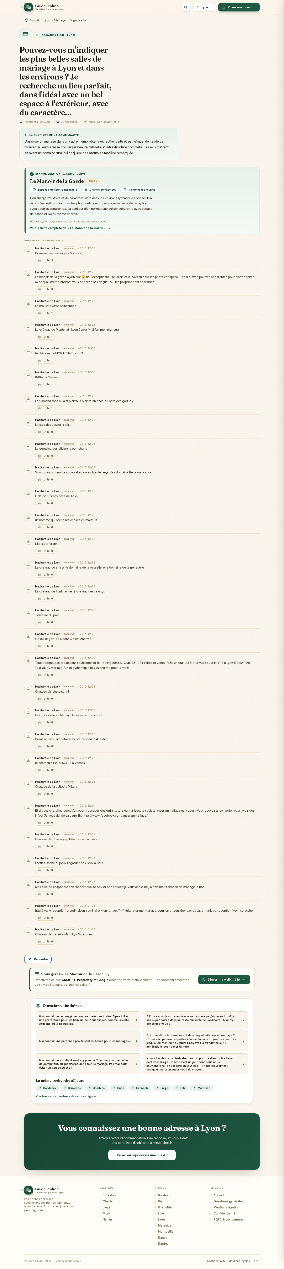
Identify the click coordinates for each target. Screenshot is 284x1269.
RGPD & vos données (227, 1219)
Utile (48, 260)
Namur (106, 1219)
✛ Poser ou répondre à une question (142, 1155)
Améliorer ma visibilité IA (221, 979)
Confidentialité (222, 1213)
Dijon (120, 1088)
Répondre (41, 959)
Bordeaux (49, 1088)
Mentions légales (224, 1207)
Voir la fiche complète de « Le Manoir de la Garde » (67, 228)
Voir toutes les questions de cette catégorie (66, 1096)
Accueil (34, 20)
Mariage (60, 20)
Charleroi (99, 1088)
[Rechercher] (185, 7)
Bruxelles (74, 1088)
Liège (164, 1088)
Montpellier (165, 1231)
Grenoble (142, 1088)
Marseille (204, 1088)
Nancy (161, 1237)
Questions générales (226, 1201)
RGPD (256, 1261)
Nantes (161, 1243)
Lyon (46, 20)
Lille (183, 1088)
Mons (105, 1213)
